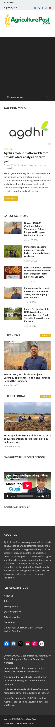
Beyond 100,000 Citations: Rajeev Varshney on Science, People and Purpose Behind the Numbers (35, 229)
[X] (20, 643)
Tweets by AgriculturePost (17, 506)
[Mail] (41, 643)
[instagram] (46, 7)
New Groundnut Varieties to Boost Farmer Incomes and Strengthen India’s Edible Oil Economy (37, 272)
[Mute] (42, 496)
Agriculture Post (30, 165)
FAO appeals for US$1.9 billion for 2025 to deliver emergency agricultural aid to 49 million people (27, 439)
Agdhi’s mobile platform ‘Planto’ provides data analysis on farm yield (26, 157)
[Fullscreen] (47, 496)
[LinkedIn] (13, 643)
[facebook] (42, 7)
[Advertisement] (27, 64)
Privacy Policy (11, 606)
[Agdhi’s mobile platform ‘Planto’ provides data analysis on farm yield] (27, 132)
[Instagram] (34, 643)
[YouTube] (27, 643)
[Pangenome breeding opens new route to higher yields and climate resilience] (13, 247)
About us (8, 595)
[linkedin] (34, 7)
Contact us (9, 622)
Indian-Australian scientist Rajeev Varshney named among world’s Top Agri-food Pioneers (37, 293)
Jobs (6, 601)
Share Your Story (12, 611)
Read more (9, 577)
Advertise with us (12, 616)
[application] (27, 485)
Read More (10, 198)
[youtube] (50, 7)
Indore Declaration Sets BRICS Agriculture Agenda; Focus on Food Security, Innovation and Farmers (37, 315)
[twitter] (38, 7)
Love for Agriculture (24, 723)
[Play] (7, 496)
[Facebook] (6, 643)
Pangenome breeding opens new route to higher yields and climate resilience (37, 251)
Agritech (8, 149)
